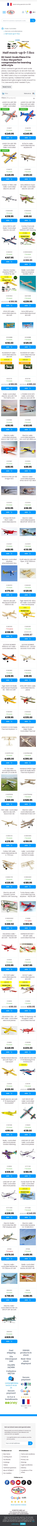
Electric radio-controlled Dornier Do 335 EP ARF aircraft (9, 1308)
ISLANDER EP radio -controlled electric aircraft (9, 355)
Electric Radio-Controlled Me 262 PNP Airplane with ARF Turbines (9, 1225)
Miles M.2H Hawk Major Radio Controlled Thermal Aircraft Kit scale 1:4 (27, 729)
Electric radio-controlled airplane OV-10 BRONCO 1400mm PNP (28, 1225)
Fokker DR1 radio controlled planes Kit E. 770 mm (9, 853)
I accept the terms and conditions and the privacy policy (19, 1438)
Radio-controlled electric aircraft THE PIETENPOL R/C (9, 396)
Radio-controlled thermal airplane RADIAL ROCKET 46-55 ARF (27, 1266)
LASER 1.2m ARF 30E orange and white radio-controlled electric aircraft (9, 104)
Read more (7, 87)
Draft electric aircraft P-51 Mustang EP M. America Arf (28, 1060)
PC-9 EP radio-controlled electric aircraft (9, 977)
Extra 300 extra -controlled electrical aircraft (27, 313)
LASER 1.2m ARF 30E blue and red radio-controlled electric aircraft (28, 104)
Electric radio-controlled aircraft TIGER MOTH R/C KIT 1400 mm (27, 812)
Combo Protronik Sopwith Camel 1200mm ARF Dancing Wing (28, 228)
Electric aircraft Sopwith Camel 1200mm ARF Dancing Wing (9, 894)
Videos (5, 1465)
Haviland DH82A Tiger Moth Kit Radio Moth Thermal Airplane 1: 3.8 (28, 770)
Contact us (24, 1457)
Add (8, 138)
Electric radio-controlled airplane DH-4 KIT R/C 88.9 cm (28, 437)
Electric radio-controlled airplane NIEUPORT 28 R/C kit (27, 520)
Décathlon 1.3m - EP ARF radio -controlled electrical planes (9, 1018)
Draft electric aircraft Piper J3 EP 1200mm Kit (28, 561)
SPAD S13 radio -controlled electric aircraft (9, 313)
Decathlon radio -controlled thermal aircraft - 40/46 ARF (9, 936)
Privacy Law (24, 1459)
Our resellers (7, 1473)
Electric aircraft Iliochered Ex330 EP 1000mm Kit (9, 602)
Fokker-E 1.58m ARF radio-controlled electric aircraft (9, 187)
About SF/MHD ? (8, 1470)
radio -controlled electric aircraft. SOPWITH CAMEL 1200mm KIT (27, 853)
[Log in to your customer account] (23, 12)
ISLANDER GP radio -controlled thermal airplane (27, 355)
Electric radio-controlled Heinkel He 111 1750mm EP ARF (9, 1266)
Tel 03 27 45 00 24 (11, 1386)
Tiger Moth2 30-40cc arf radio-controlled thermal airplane (28, 602)
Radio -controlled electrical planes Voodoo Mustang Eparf (9, 1142)
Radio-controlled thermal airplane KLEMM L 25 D (27, 272)
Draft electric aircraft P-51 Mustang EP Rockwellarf (9, 1101)
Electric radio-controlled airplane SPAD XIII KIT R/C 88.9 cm (28, 478)
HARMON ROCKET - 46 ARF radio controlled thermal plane (28, 936)
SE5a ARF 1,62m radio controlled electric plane (27, 688)
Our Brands (6, 1459)
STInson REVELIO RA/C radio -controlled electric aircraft (9, 520)
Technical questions (9, 1468)
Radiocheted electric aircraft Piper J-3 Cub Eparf (9, 1060)
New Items (6, 1454)
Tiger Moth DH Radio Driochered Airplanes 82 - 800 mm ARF (9, 688)
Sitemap (23, 1462)
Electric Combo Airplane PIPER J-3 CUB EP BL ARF (9, 272)
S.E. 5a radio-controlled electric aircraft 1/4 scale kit (9, 770)
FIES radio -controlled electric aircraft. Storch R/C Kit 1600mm (9, 812)
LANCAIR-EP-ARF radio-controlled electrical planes (27, 1142)
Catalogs (6, 1462)
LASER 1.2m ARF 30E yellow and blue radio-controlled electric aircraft (9, 145)
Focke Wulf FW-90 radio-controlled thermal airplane (28, 1184)
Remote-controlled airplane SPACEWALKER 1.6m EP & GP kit (9, 561)
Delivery (23, 1468)
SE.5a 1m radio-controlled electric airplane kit (28, 145)
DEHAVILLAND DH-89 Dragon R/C (9, 478)
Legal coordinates (27, 1465)
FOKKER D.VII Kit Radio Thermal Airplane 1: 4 (9, 728)
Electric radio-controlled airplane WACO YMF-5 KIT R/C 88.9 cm (9, 437)
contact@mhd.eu (11, 1383)
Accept (23, 1524)
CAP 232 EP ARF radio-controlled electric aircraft (28, 1101)
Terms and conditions (28, 1454)
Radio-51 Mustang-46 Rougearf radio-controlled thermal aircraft (28, 1018)
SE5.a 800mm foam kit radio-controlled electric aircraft (27, 187)
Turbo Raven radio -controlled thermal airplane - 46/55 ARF (28, 894)
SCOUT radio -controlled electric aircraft (28, 977)
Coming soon (7, 1457)
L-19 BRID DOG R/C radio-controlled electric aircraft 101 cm (28, 396)
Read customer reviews (18, 1505)
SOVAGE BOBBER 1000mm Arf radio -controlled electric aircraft (9, 646)
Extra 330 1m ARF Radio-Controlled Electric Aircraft (9, 228)
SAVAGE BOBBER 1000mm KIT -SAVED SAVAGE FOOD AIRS (27, 646)
